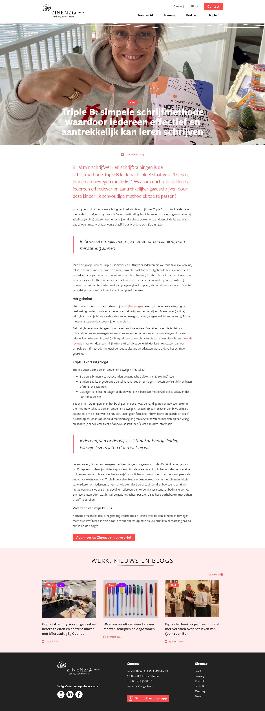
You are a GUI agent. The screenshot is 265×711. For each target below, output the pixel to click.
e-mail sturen (151, 676)
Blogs (198, 696)
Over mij (200, 691)
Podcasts (200, 681)
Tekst (198, 671)
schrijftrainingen (132, 306)
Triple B (199, 686)
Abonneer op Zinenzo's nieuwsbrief (103, 537)
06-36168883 (134, 676)
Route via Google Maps (140, 686)
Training (199, 676)
